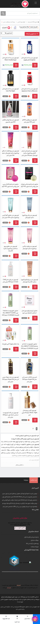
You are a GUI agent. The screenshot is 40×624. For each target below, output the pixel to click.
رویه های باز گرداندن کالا (32, 544)
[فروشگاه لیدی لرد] (18, 4)
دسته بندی (27, 618)
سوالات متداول (35, 540)
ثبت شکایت (33, 480)
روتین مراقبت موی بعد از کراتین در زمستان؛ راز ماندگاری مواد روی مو (19, 503)
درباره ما (26, 480)
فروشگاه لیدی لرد (19, 607)
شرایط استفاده (35, 547)
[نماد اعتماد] (20, 27)
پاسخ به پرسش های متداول (31, 537)
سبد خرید (17, 619)
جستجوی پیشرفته (31, 34)
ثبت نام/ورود (6, 618)
